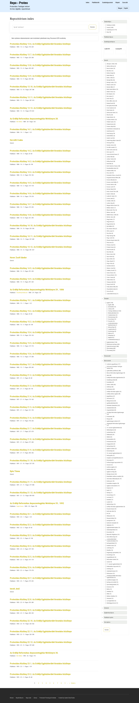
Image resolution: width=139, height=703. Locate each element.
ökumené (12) (110, 598)
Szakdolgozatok (107, 2)
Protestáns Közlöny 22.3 (20, 535)
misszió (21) (110, 465)
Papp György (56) (111, 235)
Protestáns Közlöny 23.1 (20, 663)
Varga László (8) (111, 284)
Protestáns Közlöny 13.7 (20, 54)
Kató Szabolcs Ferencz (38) (113, 166)
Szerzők (125, 2)
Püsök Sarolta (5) (111, 249)
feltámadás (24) (110, 434)
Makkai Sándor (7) (111, 207)
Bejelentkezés (20, 698)
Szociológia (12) (112, 319)
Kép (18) (109, 32)
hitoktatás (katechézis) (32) (113, 405)
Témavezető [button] (107, 356)
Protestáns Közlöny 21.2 (20, 375)
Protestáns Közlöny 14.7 (20, 204)
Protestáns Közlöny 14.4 (20, 172)
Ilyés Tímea (15, 471)
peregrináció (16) (111, 520)
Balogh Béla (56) (111, 80)
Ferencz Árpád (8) (111, 126)
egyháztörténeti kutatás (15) (113, 527)
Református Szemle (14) (112, 559)
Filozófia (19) (111, 321)
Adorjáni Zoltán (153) (112, 63)
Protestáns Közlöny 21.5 (20, 407)
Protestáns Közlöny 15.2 (20, 311)
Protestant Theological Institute (48, 698)
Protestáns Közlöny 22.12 (21, 642)
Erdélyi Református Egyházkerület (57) (116, 377)
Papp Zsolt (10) (110, 238)
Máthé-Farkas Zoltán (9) (112, 214)
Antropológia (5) (112, 327)
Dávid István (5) (110, 110)
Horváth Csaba (16, 140)
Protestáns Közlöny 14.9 (20, 268)
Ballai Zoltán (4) (110, 77)
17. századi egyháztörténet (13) (114, 564)
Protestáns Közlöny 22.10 (21, 621)
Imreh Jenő (15, 588)
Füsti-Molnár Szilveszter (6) (113, 129)
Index (87, 2)
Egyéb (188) (111, 304)
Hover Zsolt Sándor (18, 257)
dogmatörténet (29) (111, 410)
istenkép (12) (110, 591)
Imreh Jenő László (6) (112, 149)
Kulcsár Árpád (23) (111, 189)
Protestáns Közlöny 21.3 (20, 385)
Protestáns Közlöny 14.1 (20, 129)
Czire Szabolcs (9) (111, 108)
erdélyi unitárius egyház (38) (113, 394)
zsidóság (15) (110, 548)
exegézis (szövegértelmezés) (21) (115, 458)
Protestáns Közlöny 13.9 (20, 76)
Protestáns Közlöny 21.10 (21, 460)
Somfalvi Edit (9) (111, 266)
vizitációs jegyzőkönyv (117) (113, 364)
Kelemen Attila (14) (111, 170)
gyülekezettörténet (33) (112, 403)
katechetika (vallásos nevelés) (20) (115, 476)
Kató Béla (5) (110, 163)
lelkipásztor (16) (111, 516)
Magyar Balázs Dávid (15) (113, 205)
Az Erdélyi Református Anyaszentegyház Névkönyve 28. (34, 118)
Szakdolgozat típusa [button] (109, 41)
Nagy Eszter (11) (111, 219)
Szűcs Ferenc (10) (111, 273)
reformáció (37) (110, 398)
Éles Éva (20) (110, 115)
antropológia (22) (111, 446)
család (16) (109, 502)
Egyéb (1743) (110, 302)
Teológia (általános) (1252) (114, 311)
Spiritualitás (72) (112, 306)
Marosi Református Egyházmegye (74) (116, 373)
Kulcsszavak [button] (107, 360)
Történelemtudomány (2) (114, 339)
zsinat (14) (109, 562)
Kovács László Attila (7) (112, 182)
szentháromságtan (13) (112, 580)
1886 (61, 289)
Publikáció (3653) (111, 25)
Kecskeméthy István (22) (112, 168)
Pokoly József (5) (111, 245)
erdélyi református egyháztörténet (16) (116, 506)
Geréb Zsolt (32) (111, 138)
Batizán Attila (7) (111, 87)
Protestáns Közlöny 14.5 (20, 183)
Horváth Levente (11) (112, 147)
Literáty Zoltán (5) (111, 200)
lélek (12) (109, 593)
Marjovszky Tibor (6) (112, 210)
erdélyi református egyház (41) (114, 391)
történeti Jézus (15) (111, 545)
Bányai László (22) (111, 84)
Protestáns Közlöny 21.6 (20, 418)
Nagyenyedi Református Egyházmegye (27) (116, 424)
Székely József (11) (111, 270)
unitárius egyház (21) (112, 467)
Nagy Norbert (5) (111, 224)
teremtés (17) (110, 499)
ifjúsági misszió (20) (112, 474)
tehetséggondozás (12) (112, 603)
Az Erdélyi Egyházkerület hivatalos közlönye (51, 44)
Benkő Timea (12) (111, 91)
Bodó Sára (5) (110, 98)
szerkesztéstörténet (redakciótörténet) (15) (112, 540)
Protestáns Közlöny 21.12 (21, 492)
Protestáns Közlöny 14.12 (21, 247)
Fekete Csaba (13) (111, 122)
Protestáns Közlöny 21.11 (21, 482)
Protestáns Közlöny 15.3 (20, 321)
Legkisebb (107, 48)
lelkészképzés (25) (111, 430)
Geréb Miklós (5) (111, 135)
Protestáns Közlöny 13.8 (20, 65)
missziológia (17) (111, 495)
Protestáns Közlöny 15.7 (20, 364)
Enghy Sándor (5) (111, 117)
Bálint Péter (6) (110, 75)
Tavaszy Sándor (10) (111, 275)
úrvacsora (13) (110, 587)
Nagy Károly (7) (110, 221)
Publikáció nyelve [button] (108, 617)
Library (35, 698)
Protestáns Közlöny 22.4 (20, 546)
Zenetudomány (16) (112, 315)
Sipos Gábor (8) (111, 259)
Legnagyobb (118, 48)
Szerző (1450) (110, 27)
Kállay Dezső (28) (111, 161)
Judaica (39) (111, 309)
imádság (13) (110, 568)
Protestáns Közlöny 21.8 (20, 439)
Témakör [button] (106, 298)
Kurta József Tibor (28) (112, 191)
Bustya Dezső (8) (111, 103)
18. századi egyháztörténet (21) (114, 453)
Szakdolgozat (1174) (112, 29)
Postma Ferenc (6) (111, 247)
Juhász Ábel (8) (110, 156)
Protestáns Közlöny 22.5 (20, 556)
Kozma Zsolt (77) (111, 187)
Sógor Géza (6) (110, 263)
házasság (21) (110, 460)
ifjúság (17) (109, 492)
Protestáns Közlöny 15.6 (20, 353)
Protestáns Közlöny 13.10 (21, 86)
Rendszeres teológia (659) (113, 344)
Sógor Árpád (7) (111, 261)
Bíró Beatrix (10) (111, 94)
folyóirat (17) (110, 488)
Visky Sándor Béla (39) (112, 286)
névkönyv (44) (110, 387)
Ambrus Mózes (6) (111, 66)
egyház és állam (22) (112, 448)
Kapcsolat (28, 698)
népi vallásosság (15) (112, 536)
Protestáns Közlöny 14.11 (21, 236)
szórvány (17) (110, 497)
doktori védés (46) (111, 384)
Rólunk (12, 698)
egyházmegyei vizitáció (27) (113, 421)
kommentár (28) (110, 416)
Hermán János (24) (111, 145)
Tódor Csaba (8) (111, 277)
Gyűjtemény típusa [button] (109, 612)
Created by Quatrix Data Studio (66, 698)
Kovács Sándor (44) (111, 184)
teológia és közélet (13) (112, 582)
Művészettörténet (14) (113, 313)
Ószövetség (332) (111, 350)
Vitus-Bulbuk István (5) (112, 289)
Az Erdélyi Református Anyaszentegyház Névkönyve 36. (34, 653)
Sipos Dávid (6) (110, 256)
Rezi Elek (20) (110, 252)
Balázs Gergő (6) (111, 73)
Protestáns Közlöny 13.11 (21, 97)
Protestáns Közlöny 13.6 (20, 44)
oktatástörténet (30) (111, 408)
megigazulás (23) (111, 444)
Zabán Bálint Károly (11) (112, 293)
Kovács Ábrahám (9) (111, 180)
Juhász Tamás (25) (111, 159)
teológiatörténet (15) (112, 543)
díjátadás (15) (110, 525)
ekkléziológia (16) (111, 504)
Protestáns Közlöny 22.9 (20, 610)
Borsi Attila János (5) (112, 101)
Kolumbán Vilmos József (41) (114, 175)
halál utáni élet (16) (111, 511)
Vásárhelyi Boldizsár (22, 292)
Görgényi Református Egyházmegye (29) (115, 413)
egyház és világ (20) (111, 471)
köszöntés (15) (110, 532)
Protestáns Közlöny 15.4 (20, 332)
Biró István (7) (110, 96)
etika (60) (109, 375)
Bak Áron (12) (110, 70)
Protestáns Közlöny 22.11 (21, 631)
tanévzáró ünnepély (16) (112, 523)
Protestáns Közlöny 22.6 (20, 567)
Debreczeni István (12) (112, 112)
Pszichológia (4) (112, 331)
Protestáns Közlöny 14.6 (20, 193)
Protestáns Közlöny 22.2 (20, 524)
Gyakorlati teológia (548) (113, 346)
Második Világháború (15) (113, 534)
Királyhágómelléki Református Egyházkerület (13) (114, 576)
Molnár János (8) (111, 217)
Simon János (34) (111, 254)
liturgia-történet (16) (111, 518)
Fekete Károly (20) (111, 124)
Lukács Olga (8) (110, 203)
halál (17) (109, 490)
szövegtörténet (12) (111, 600)
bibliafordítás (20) (111, 469)
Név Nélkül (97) (110, 226)
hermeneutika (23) (111, 439)
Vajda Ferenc (20, 506)
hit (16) (108, 513)
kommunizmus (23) (111, 441)
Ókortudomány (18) (112, 317)
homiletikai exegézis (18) (113, 483)
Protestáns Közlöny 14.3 (20, 161)
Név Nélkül (19, 121)
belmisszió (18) (110, 481)
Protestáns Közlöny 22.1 (20, 514)
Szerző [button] (106, 60)
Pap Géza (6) (110, 233)
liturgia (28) (109, 419)
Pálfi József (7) (110, 231)
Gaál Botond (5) (110, 131)
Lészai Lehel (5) (110, 198)
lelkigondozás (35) (111, 401)
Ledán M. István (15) (111, 196)
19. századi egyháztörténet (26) (114, 427)
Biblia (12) (109, 589)
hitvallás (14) (110, 550)
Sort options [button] (107, 622)
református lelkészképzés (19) (114, 478)
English (126, 8)
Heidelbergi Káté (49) (112, 380)
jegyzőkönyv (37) (111, 396)
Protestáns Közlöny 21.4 (20, 396)
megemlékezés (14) (111, 557)
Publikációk (95, 2)
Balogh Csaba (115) (111, 82)
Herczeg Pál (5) (110, 142)
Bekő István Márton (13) (112, 89)
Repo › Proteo (19, 3)
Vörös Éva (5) (110, 291)
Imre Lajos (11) (110, 152)
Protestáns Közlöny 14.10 (21, 225)
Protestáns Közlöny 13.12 (21, 108)
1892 (61, 503)
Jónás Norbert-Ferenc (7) (113, 154)
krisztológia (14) (111, 555)
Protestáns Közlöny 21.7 (20, 428)
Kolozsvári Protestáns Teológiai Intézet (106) (114, 367)
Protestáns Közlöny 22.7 (20, 578)
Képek (118, 2)
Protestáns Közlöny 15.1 (20, 300)
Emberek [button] (106, 608)
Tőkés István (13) (111, 279)
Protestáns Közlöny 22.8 (20, 599)
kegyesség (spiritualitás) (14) (114, 552)
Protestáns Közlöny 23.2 (20, 674)
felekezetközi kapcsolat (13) (113, 566)
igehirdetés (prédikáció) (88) (114, 370)
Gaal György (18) (111, 133)
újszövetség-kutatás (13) (112, 584)
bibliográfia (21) (111, 455)
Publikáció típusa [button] (108, 37)
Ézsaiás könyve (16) (111, 509)
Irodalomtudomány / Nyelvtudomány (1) (113, 324)
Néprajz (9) (111, 333)
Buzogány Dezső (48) (112, 105)
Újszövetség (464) (111, 348)
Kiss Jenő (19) (110, 173)
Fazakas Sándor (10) (112, 119)
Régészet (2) (111, 337)
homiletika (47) (110, 382)
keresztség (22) (110, 451)
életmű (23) (109, 437)
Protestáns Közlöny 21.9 (20, 450)
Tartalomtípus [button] (107, 21)
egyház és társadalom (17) (113, 485)
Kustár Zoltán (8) (111, 194)
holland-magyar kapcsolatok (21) (115, 462)
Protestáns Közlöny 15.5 (20, 343)
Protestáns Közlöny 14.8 (20, 215)
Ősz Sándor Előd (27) (112, 228)
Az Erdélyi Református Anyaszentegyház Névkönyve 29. (34, 289)
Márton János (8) (111, 212)
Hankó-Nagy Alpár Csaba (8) (114, 140)
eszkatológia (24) (111, 432)
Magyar (120, 8)
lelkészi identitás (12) (112, 596)
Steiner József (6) (111, 268)
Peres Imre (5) (110, 242)
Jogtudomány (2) (112, 329)
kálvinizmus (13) (111, 573)
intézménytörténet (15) (112, 529)
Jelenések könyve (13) (112, 571)
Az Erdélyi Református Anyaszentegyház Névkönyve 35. (34, 503)
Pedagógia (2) (111, 335)
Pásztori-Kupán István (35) (113, 240)
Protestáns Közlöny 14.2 (20, 150)
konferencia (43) (111, 389)
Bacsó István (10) (111, 68)
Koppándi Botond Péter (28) (113, 177)
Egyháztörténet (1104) (112, 342)
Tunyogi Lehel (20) (111, 282)
